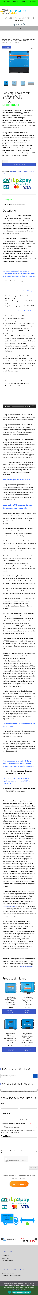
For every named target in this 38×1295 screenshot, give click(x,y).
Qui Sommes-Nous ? (8, 1273)
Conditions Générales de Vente (11, 1275)
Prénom (3, 1110)
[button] (32, 48)
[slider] (18, 406)
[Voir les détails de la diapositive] (9, 1240)
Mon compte (5, 1258)
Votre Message (7, 1136)
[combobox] (19, 1090)
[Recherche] (35, 1076)
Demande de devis (19, 1185)
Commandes (5, 1255)
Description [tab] (8, 199)
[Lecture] (5, 406)
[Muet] (30, 406)
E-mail (2, 1120)
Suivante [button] (35, 1239)
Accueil (4, 39)
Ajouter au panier (19, 165)
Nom (3, 1103)
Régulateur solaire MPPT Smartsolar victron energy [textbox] (18, 1091)
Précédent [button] (2, 1239)
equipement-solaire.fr (10, 906)
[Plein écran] (33, 406)
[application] (19, 399)
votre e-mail (6, 1114)
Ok (9, 1292)
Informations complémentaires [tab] (14, 205)
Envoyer (33, 1168)
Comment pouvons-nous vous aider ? (16, 1124)
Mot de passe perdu (8, 1260)
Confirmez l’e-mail (25, 1120)
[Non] (36, 1288)
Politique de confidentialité (21, 1292)
